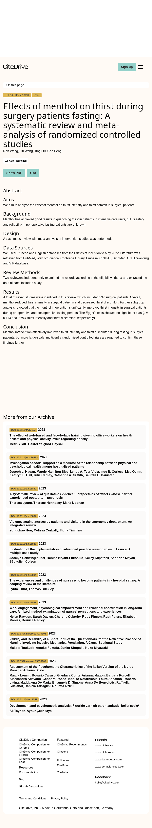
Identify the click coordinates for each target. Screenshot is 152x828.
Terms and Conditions (32, 798)
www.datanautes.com (108, 759)
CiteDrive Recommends (72, 744)
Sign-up (127, 67)
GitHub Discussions (31, 786)
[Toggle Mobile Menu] (140, 67)
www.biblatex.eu (105, 752)
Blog (22, 779)
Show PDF (14, 173)
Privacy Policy (59, 798)
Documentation (28, 772)
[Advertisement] (76, 29)
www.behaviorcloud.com (110, 766)
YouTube (62, 772)
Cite (33, 173)
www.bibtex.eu (104, 745)
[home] (15, 67)
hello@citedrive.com (107, 782)
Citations (62, 751)
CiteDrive (62, 765)
